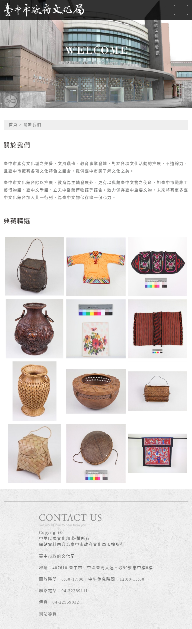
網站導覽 (48, 614)
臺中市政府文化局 (57, 556)
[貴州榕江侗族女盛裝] (96, 328)
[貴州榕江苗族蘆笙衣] (157, 266)
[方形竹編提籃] (34, 266)
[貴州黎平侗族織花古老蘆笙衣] (157, 328)
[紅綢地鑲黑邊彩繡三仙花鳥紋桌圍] (157, 453)
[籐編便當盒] (157, 391)
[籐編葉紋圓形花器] (96, 391)
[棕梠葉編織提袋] (34, 453)
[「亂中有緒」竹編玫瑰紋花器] (34, 328)
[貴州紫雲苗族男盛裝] (96, 453)
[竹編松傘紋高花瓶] (34, 391)
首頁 (13, 125)
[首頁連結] (44, 10)
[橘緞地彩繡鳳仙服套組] (96, 266)
